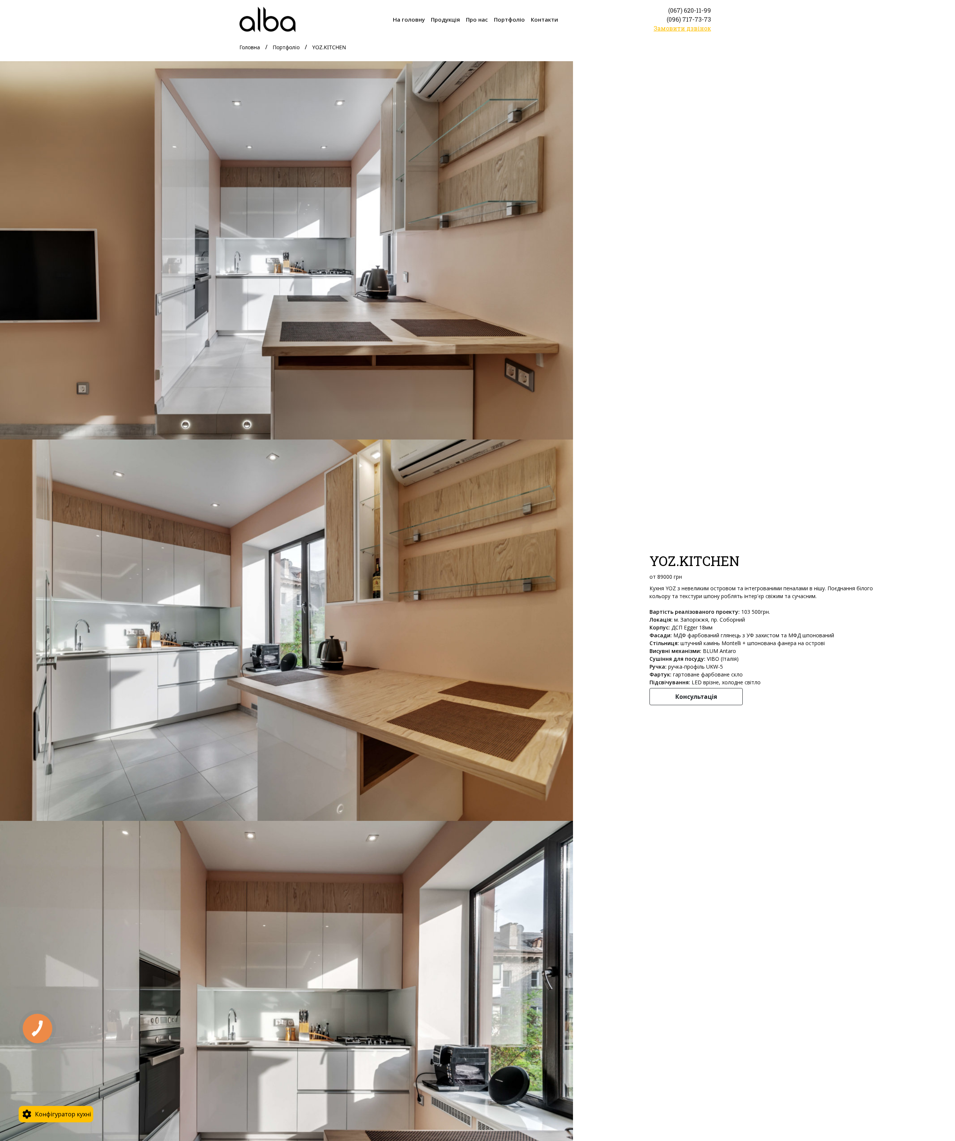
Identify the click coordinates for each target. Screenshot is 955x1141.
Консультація (696, 697)
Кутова (46, 1047)
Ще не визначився (63, 1080)
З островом (52, 1064)
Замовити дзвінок (682, 28)
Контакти (544, 19)
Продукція (445, 19)
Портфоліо (509, 19)
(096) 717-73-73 (689, 19)
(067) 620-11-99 (689, 10)
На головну (409, 19)
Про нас (477, 19)
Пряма (45, 1031)
